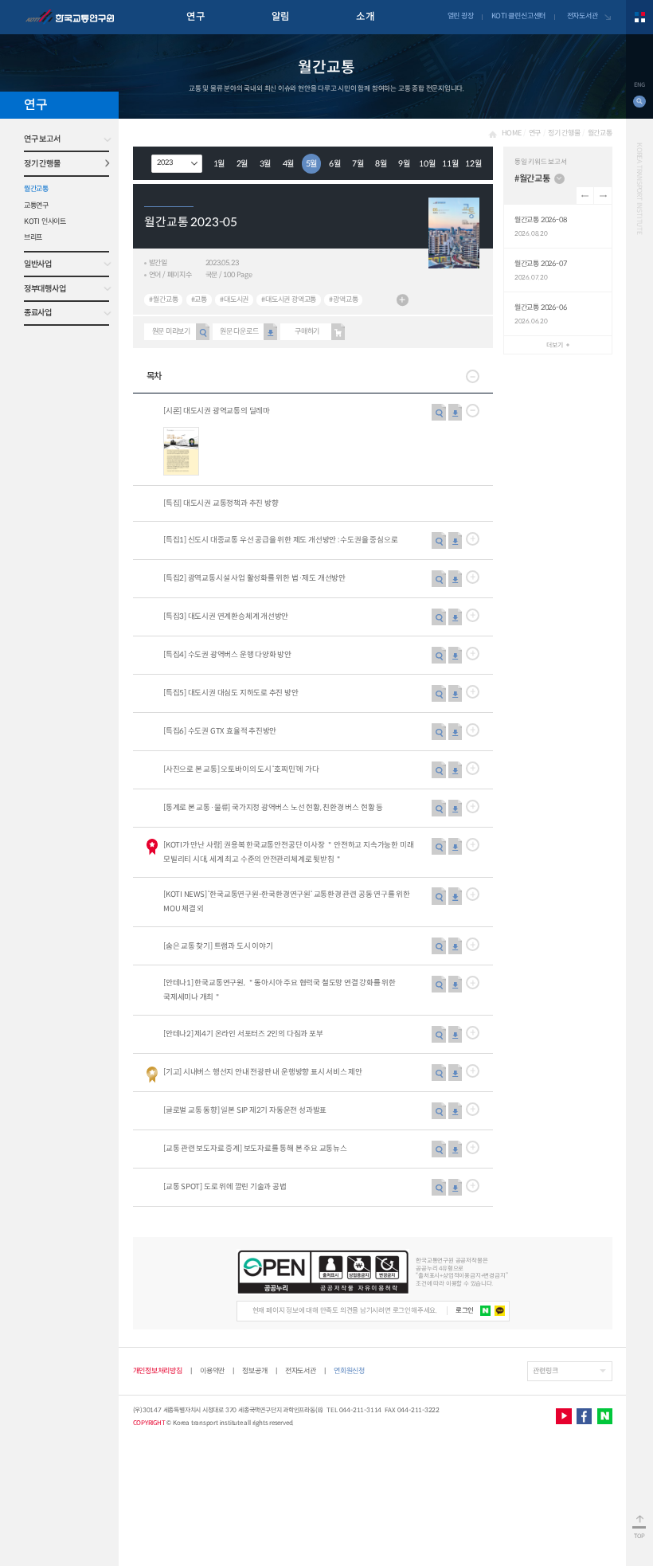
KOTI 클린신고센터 (518, 16)
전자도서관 (582, 16)
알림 (281, 16)
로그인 (465, 1310)
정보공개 (254, 1371)
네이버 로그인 (485, 1311)
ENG (639, 84)
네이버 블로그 (604, 1415)
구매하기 (307, 331)
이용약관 (212, 1371)
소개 (365, 16)
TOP (639, 1536)
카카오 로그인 (500, 1311)
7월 (358, 164)
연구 (195, 16)
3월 (266, 164)
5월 (312, 164)
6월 (335, 164)
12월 (473, 164)
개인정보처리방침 (157, 1371)
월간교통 (36, 189)
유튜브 (563, 1415)
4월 (289, 164)
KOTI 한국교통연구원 (69, 17)
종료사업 (38, 312)
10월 (427, 164)
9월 (404, 164)
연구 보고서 (42, 139)
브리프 (33, 237)
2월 (242, 164)
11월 (450, 164)
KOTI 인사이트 (45, 221)
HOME (511, 133)
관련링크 (545, 1371)
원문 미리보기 (171, 331)
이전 (585, 195)
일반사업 (38, 264)
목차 (154, 376)
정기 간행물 (42, 164)
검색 (639, 102)
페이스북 (584, 1415)
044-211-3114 (360, 1410)
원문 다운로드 (239, 331)
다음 (602, 195)
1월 (219, 164)
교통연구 (36, 205)
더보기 (403, 300)
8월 (381, 164)
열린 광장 (461, 16)
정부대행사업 (44, 289)
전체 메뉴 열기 (639, 17)
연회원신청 (349, 1371)
